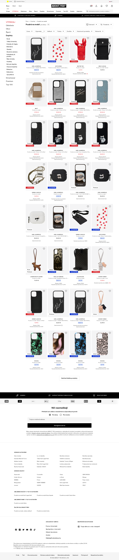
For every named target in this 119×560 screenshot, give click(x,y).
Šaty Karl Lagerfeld (42, 464)
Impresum (75, 555)
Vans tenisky (17, 456)
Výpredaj (38, 31)
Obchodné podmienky (64, 555)
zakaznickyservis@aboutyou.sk (45, 434)
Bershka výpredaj (87, 456)
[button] (91, 24)
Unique (39, 477)
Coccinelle (40, 474)
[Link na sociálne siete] (16, 530)
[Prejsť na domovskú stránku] (24, 523)
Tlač (23, 555)
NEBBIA (16, 480)
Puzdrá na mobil (42, 21)
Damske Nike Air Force (20, 458)
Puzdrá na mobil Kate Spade (45, 495)
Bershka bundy (87, 458)
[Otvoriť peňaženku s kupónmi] (91, 6)
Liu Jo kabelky (41, 456)
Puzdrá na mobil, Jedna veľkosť (23, 511)
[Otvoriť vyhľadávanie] (87, 11)
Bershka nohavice (64, 456)
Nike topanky (40, 461)
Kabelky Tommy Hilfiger (66, 461)
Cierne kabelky (18, 464)
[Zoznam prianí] (107, 6)
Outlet (10, 1)
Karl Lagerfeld (64, 482)
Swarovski (17, 474)
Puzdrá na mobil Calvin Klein (67, 495)
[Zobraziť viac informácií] (36, 74)
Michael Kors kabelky (65, 466)
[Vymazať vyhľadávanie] (112, 11)
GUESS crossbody (65, 458)
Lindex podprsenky (65, 464)
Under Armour (18, 477)
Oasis (61, 474)
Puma (38, 480)
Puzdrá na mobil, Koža (43, 511)
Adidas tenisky (18, 461)
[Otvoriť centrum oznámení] (101, 6)
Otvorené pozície (32, 555)
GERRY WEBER (41, 482)
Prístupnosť (84, 555)
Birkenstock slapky (88, 461)
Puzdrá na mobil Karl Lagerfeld (23, 495)
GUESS (39, 485)
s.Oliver (62, 477)
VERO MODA (86, 474)
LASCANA (62, 480)
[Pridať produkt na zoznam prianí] (44, 38)
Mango (84, 477)
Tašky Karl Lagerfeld (43, 458)
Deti (20, 6)
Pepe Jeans (86, 480)
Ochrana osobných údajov (47, 555)
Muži (14, 6)
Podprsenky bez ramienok (90, 464)
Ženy (7, 6)
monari (16, 485)
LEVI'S (84, 482)
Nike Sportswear (64, 485)
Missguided (17, 482)
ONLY (84, 485)
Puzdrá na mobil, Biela (20, 503)
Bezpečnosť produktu (97, 555)
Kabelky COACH (41, 466)
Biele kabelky (86, 466)
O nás (17, 555)
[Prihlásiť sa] (96, 6)
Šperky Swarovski (19, 466)
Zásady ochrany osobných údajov (41, 433)
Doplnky (33, 21)
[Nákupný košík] (112, 6)
